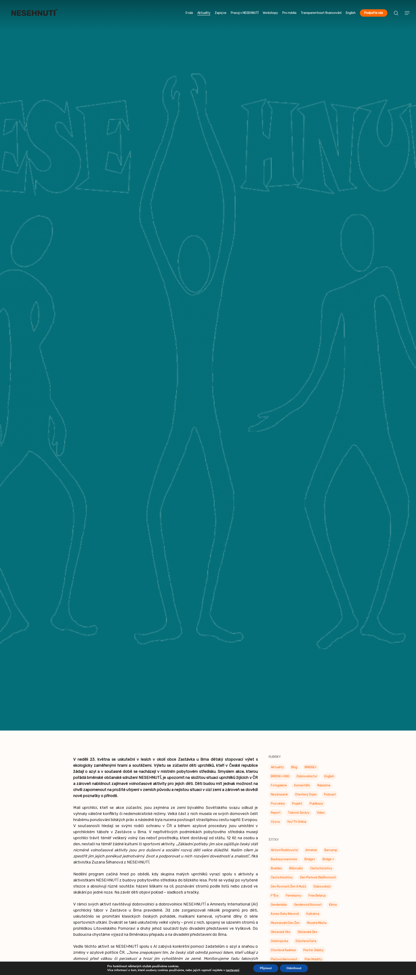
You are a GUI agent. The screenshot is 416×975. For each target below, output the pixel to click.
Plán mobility (313, 960)
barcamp (330, 851)
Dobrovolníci (322, 887)
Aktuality (277, 768)
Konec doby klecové (285, 914)
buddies (276, 869)
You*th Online (296, 822)
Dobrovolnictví (307, 777)
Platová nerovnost (284, 960)
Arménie (311, 851)
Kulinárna (312, 914)
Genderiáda (279, 905)
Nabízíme (323, 786)
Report (276, 813)
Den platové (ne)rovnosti (318, 878)
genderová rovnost (308, 905)
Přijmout (266, 968)
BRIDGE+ (311, 768)
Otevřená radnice (283, 951)
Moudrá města (317, 923)
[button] (407, 13)
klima (333, 905)
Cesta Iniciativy (321, 869)
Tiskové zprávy (208, 393)
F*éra (274, 896)
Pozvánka (278, 804)
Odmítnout (293, 968)
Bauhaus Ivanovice (284, 860)
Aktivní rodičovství (284, 851)
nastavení (232, 970)
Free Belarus (317, 896)
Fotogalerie (279, 786)
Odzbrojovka (279, 942)
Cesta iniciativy (282, 878)
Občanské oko (280, 933)
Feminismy (293, 896)
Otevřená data (306, 942)
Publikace (316, 804)
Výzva (275, 822)
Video (321, 813)
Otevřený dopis (306, 795)
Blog (294, 768)
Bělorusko (296, 869)
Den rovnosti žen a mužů (288, 887)
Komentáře (302, 786)
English (329, 777)
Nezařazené (279, 795)
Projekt (297, 804)
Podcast (330, 795)
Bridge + (328, 860)
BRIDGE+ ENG (280, 777)
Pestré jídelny (313, 951)
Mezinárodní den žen (285, 923)
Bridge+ (309, 860)
